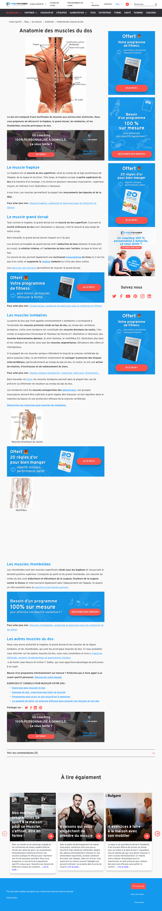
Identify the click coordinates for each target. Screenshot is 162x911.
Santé (127, 13)
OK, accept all (138, 886)
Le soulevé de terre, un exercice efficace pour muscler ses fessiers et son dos (55, 701)
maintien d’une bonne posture (51, 587)
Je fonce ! (41, 154)
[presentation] (4, 833)
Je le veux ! (89, 287)
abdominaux (69, 390)
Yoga (93, 13)
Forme (117, 13)
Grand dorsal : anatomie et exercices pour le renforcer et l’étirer (66, 306)
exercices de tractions (24, 268)
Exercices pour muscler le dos (28, 688)
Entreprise (105, 13)
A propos (95, 4)
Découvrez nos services (85, 612)
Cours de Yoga (54, 4)
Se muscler (12, 13)
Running (138, 13)
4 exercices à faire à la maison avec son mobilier (124, 831)
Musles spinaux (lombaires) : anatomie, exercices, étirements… (65, 373)
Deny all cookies (137, 894)
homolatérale (73, 257)
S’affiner (29, 13)
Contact (108, 4)
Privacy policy (11, 897)
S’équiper (61, 13)
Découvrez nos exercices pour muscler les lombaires (36, 405)
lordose (46, 261)
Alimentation (77, 13)
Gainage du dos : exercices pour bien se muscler (39, 692)
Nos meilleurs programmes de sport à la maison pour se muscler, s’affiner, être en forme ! (27, 824)
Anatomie (49, 22)
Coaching (151, 13)
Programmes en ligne (75, 4)
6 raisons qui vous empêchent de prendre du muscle (76, 831)
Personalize (139, 902)
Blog (117, 4)
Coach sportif (37, 4)
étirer (29, 379)
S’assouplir (46, 13)
